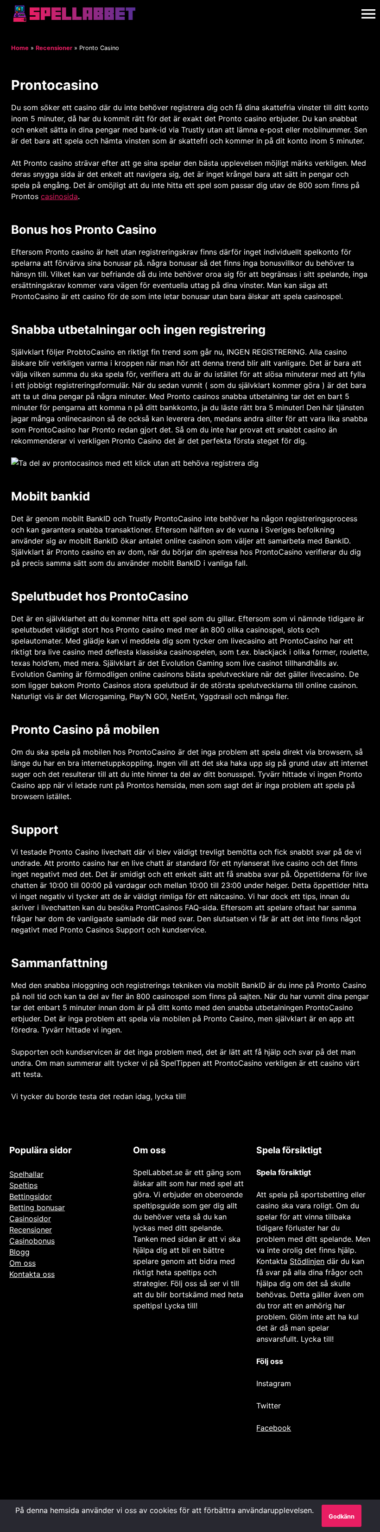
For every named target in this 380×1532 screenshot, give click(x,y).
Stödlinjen (307, 1261)
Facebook (273, 1427)
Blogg (19, 1252)
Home (20, 47)
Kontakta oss (32, 1274)
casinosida (59, 196)
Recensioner (54, 47)
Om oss (22, 1263)
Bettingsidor (30, 1196)
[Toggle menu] (368, 14)
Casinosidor (30, 1218)
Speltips (23, 1185)
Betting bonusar (37, 1207)
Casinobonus (32, 1240)
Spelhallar (26, 1174)
